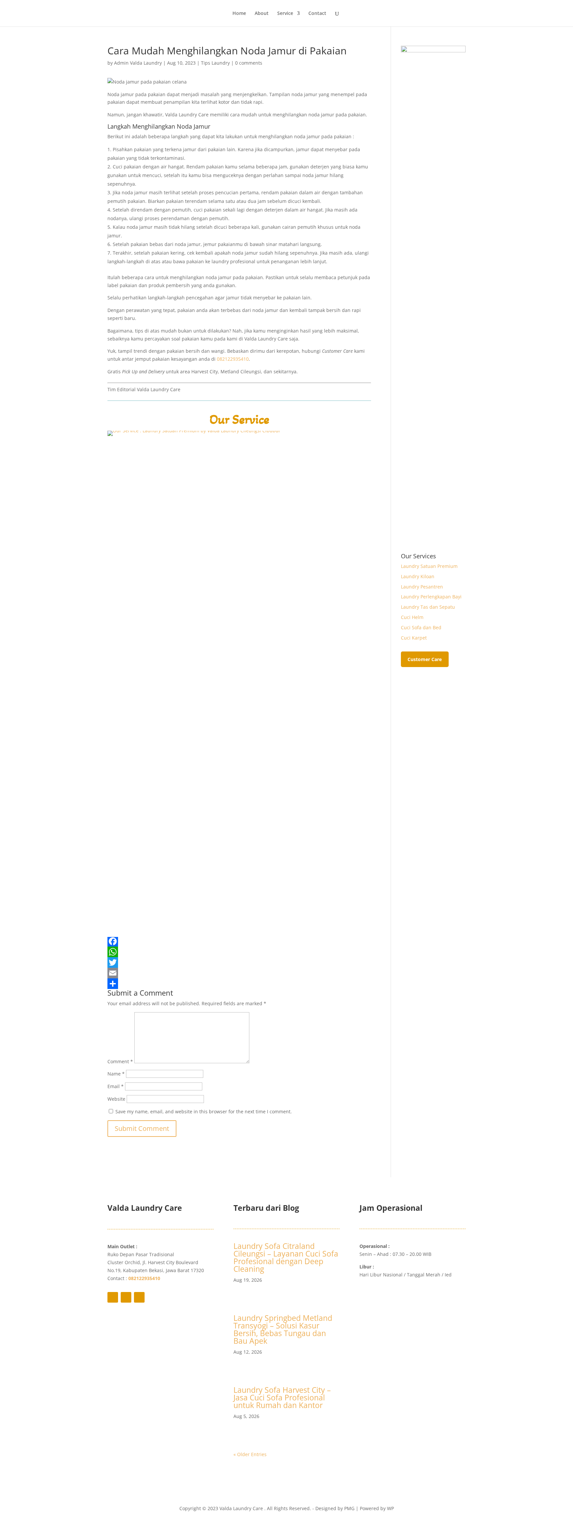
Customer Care (425, 659)
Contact (317, 13)
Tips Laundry (215, 63)
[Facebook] (239, 941)
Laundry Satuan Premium (429, 566)
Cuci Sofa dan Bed (421, 627)
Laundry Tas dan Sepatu (428, 607)
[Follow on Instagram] (139, 1297)
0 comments (248, 63)
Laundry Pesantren (422, 587)
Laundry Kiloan (417, 576)
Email (115, 1086)
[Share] (239, 983)
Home (239, 13)
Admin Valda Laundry (138, 63)
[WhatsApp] (239, 952)
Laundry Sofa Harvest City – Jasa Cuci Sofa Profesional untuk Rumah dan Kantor (282, 1397)
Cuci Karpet (414, 638)
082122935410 (233, 359)
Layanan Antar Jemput (397, 1296)
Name (116, 1074)
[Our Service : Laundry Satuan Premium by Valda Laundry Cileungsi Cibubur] (239, 928)
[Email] (239, 973)
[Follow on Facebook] (112, 1297)
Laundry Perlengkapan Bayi (431, 596)
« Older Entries (250, 1454)
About (262, 13)
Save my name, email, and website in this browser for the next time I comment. (203, 1111)
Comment (120, 1061)
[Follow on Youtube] (126, 1297)
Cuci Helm (412, 617)
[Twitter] (239, 962)
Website (116, 1099)
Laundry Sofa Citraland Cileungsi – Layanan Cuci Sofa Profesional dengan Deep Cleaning (285, 1257)
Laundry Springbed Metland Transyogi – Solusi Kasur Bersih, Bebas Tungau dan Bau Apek (282, 1329)
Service (285, 13)
